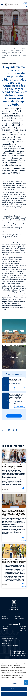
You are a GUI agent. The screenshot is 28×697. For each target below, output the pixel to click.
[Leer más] (23, 488)
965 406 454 (23, 626)
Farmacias (17, 616)
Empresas (5, 618)
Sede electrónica (19, 618)
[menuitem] (8, 614)
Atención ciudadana (20, 613)
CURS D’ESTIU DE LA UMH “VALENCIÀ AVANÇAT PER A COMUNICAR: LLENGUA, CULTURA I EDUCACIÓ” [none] (16, 396)
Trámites (4, 613)
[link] (11, 4)
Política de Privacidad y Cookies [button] (13, 677)
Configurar (14, 683)
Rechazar (13, 688)
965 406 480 (23, 631)
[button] (2, 4)
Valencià (25, 3)
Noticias (9, 49)
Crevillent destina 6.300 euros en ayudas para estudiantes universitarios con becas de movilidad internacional (14, 561)
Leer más (23, 491)
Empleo (4, 616)
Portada (4, 49)
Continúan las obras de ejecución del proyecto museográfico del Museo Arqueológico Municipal (13, 466)
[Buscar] (26, 6)
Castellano (24, 2)
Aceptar (14, 694)
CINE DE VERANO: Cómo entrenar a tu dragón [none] (15, 379)
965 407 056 (23, 628)
